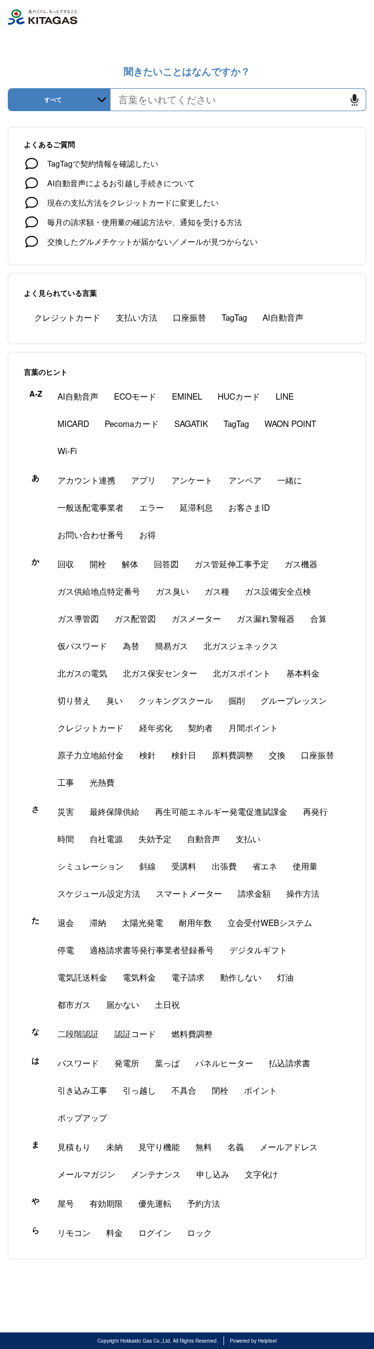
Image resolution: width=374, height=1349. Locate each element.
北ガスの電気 (82, 673)
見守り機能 (159, 1146)
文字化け (261, 1174)
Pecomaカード (132, 423)
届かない (122, 1004)
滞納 (98, 922)
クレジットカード (67, 317)
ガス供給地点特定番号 (98, 591)
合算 (318, 618)
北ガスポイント (242, 673)
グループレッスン (294, 700)
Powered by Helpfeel (253, 1340)
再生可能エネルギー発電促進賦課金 (221, 811)
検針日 (183, 755)
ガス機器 (301, 564)
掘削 (236, 700)
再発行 (315, 811)
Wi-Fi (67, 450)
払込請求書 (289, 1063)
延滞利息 (196, 507)
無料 (203, 1146)
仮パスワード (82, 645)
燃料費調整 (192, 1033)
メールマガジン (86, 1174)
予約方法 (203, 1203)
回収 (65, 564)
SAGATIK (191, 423)
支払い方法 (136, 317)
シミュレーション (90, 866)
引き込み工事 (82, 1090)
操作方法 (302, 893)
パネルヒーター (224, 1063)
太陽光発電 (142, 922)
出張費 (224, 866)
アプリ (143, 480)
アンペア (245, 480)
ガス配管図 (135, 618)
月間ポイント (253, 727)
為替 (131, 645)
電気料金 (139, 977)
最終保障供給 (114, 811)
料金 (114, 1232)
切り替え (74, 700)
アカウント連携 (86, 480)
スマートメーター (189, 893)
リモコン (74, 1232)
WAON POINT (290, 423)
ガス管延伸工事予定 (231, 564)
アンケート (192, 480)
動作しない (241, 977)
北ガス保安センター (160, 673)
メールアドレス (289, 1146)
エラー (151, 507)
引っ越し (139, 1090)
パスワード (78, 1063)
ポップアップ (82, 1117)
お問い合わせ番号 (90, 534)
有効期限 (106, 1203)
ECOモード (135, 396)
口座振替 (189, 317)
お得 (147, 534)
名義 (235, 1146)
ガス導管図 (78, 618)
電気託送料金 (82, 977)
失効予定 (154, 838)
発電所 (126, 1063)
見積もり (74, 1146)
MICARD (73, 423)
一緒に (289, 480)
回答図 (166, 564)
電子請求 (188, 977)
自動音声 (203, 838)
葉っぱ (167, 1063)
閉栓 (220, 1090)
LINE (285, 396)
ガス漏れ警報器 (266, 618)
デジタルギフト (258, 950)
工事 (65, 782)
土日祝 (167, 1004)
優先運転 (154, 1203)
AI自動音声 (282, 317)
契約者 (200, 727)
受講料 (183, 866)
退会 (65, 922)
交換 (277, 755)
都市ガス (74, 1004)
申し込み (212, 1174)
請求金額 (254, 893)
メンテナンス (156, 1174)
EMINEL (187, 396)
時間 (65, 838)
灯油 (285, 977)
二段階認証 (78, 1033)
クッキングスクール (175, 700)
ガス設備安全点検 (278, 591)
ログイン (154, 1232)
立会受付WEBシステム (269, 922)
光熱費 (102, 782)
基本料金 (302, 673)
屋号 (65, 1203)
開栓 (98, 564)
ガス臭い (172, 591)
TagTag (234, 317)
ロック (199, 1232)
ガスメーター (196, 618)
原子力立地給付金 (90, 755)
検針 (147, 755)
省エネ (264, 866)
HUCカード (239, 396)
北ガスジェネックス (241, 645)
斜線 (147, 866)
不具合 (183, 1090)
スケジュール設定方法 (98, 893)
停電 (65, 950)
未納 (114, 1146)
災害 (65, 811)
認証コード (135, 1033)
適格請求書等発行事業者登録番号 (152, 950)
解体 (130, 564)
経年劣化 (155, 727)
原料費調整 (232, 755)
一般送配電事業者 (90, 507)
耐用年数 (195, 922)
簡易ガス (171, 645)
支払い (248, 838)
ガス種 (217, 591)
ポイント (260, 1090)
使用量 (305, 866)
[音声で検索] (354, 100)
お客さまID (249, 507)
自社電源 (106, 838)
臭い (114, 700)
